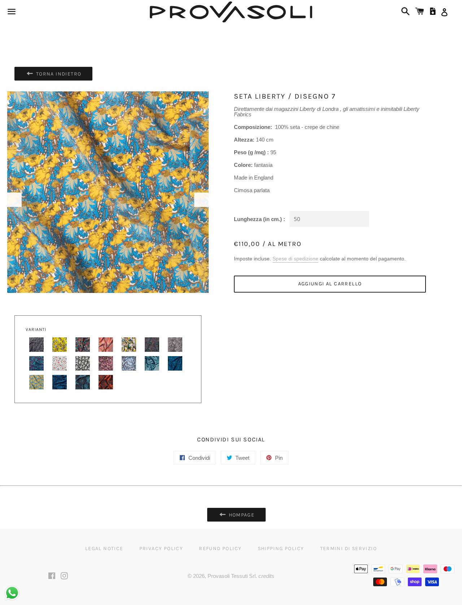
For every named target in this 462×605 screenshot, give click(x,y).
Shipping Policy (281, 548)
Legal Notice (104, 548)
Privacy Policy (161, 548)
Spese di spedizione (295, 259)
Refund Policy (220, 548)
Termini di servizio (348, 548)
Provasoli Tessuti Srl (232, 576)
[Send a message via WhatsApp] (12, 592)
